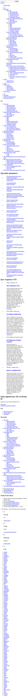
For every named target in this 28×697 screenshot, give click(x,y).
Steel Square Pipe (14, 13)
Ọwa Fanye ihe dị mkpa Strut (16, 36)
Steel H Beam (13, 41)
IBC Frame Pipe (13, 21)
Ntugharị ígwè (10, 47)
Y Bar (11, 61)
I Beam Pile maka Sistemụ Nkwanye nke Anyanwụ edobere (15, 197)
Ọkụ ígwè (9, 10)
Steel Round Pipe (14, 12)
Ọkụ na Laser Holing (12, 259)
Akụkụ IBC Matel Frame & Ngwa (15, 18)
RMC (11, 26)
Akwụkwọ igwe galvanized (16, 57)
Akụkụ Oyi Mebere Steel (12, 32)
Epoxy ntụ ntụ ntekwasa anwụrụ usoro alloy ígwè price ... (14, 231)
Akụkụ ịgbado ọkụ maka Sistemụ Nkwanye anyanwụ (14, 207)
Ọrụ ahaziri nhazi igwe (12, 45)
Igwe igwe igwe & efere (12, 51)
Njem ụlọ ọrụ (10, 87)
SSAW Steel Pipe (14, 16)
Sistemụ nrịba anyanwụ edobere (17, 68)
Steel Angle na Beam (12, 39)
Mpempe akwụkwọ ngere (13, 59)
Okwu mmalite (10, 88)
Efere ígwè (12, 55)
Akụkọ (5, 79)
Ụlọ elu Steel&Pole (11, 71)
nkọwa (10, 308)
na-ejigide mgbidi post (12, 37)
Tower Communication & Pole (17, 72)
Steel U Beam (13, 43)
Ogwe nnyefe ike (14, 74)
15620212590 (11, 501)
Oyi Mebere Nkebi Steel (14, 314)
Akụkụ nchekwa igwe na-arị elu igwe (18, 70)
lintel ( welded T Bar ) (12, 201)
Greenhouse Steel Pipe (15, 17)
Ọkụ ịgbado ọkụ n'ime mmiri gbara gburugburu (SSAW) (15, 254)
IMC (11, 25)
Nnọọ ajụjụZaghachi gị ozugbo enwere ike (8, 405)
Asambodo (9, 86)
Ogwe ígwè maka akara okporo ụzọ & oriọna (14, 170)
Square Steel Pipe (11, 184)
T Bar (11, 60)
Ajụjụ (5, 83)
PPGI (11, 53)
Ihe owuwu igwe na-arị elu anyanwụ (15, 66)
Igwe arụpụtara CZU (14, 33)
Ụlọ (4, 8)
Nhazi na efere (13, 56)
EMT (11, 24)
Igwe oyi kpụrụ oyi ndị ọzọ (16, 35)
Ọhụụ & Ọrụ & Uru (11, 90)
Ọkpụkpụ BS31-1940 (15, 29)
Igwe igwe (12, 40)
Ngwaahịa (6, 9)
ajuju (8, 308)
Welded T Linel (13, 44)
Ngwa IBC (12, 20)
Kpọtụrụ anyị (7, 91)
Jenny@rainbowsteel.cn (12, 505)
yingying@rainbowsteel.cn (13, 502)
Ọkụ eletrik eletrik (11, 22)
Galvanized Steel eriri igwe (16, 52)
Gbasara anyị (7, 84)
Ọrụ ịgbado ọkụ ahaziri (12, 215)
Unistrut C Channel (14, 30)
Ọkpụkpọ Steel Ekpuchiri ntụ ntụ (14, 263)
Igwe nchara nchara (11, 267)
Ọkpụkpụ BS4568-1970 (15, 28)
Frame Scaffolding (14, 49)
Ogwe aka (12, 75)
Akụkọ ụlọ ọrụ (10, 80)
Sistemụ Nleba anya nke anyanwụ (18, 67)
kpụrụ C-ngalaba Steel (14, 370)
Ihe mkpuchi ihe (13, 48)
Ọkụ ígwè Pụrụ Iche (14, 14)
